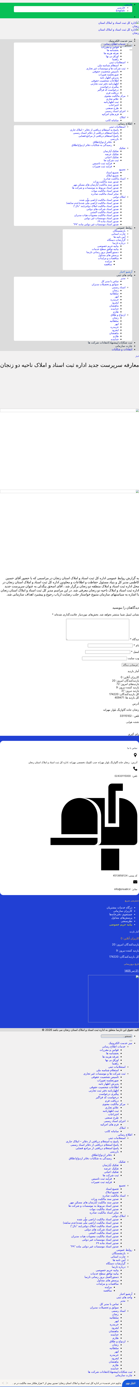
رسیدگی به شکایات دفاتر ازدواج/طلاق (92, 145)
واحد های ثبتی (124, 275)
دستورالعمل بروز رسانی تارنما (102, 252)
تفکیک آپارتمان (111, 151)
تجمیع (122, 169)
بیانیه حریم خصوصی (108, 246)
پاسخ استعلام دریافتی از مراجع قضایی (98, 135)
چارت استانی (118, 233)
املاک (122, 117)
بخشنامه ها (113, 50)
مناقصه (108, 264)
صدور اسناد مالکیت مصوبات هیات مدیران (96, 215)
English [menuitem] (120, 10)
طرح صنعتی (112, 108)
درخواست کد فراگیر (108, 89)
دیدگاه (134, 639)
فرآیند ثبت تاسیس (102, 163)
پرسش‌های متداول (121, 917)
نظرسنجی (126, 921)
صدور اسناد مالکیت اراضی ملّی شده (99, 199)
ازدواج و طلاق (118, 314)
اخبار (137, 356)
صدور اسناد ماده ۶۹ (108, 221)
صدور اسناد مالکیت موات (105, 190)
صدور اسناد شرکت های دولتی (102, 209)
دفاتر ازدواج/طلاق (102, 142)
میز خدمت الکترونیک (120, 41)
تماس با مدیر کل (110, 281)
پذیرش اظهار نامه (109, 77)
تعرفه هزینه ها (111, 53)
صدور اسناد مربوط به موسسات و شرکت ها (95, 187)
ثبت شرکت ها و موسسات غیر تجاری (105, 68)
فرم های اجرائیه (110, 114)
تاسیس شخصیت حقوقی (105, 71)
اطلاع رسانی (125, 123)
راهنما (115, 59)
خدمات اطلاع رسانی (114, 44)
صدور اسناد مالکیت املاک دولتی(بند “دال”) (96, 206)
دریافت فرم (112, 92)
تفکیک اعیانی (112, 157)
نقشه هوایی (132, 722)
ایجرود (115, 302)
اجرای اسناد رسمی (115, 111)
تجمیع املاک (112, 175)
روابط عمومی (124, 227)
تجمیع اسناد (112, 172)
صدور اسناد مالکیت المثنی (104, 212)
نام (136, 645)
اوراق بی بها (112, 56)
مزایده (108, 261)
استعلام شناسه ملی (108, 65)
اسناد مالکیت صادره (114, 178)
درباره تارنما (119, 243)
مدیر (123, 278)
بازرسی (114, 138)
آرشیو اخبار (126, 271)
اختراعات (114, 105)
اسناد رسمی (118, 287)
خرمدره (115, 299)
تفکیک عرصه (112, 154)
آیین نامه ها (119, 236)
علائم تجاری (112, 98)
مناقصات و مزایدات (108, 258)
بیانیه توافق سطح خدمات (105, 249)
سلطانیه (114, 293)
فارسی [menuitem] (121, 7)
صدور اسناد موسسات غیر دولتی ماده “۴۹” (96, 224)
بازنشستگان (119, 230)
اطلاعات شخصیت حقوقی (105, 80)
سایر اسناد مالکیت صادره (105, 193)
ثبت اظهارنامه (111, 102)
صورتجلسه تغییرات (108, 74)
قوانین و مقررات (110, 47)
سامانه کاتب (112, 120)
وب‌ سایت (133, 658)
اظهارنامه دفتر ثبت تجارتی (105, 83)
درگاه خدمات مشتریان (119, 907)
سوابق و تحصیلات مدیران (105, 284)
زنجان (115, 290)
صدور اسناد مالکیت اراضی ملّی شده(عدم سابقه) (92, 203)
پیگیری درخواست (109, 86)
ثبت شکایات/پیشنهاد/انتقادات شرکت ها (110, 342)
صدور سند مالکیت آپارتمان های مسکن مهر (96, 184)
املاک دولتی (119, 196)
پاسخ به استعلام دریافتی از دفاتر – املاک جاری (94, 129)
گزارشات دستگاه (116, 239)
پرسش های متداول (108, 255)
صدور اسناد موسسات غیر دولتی (101, 218)
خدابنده (115, 308)
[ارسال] (131, 49)
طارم (116, 311)
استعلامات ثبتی (117, 62)
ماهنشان (114, 305)
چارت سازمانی (123, 346)
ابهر (117, 296)
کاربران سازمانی (122, 911)
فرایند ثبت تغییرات (102, 166)
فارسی (127, 4)
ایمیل (135, 651)
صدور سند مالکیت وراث (106, 181)
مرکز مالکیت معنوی (114, 95)
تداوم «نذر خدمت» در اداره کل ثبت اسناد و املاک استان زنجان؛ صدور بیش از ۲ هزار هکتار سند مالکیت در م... (66, 1383)
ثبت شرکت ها (111, 160)
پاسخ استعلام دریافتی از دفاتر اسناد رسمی (96, 132)
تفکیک (122, 148)
